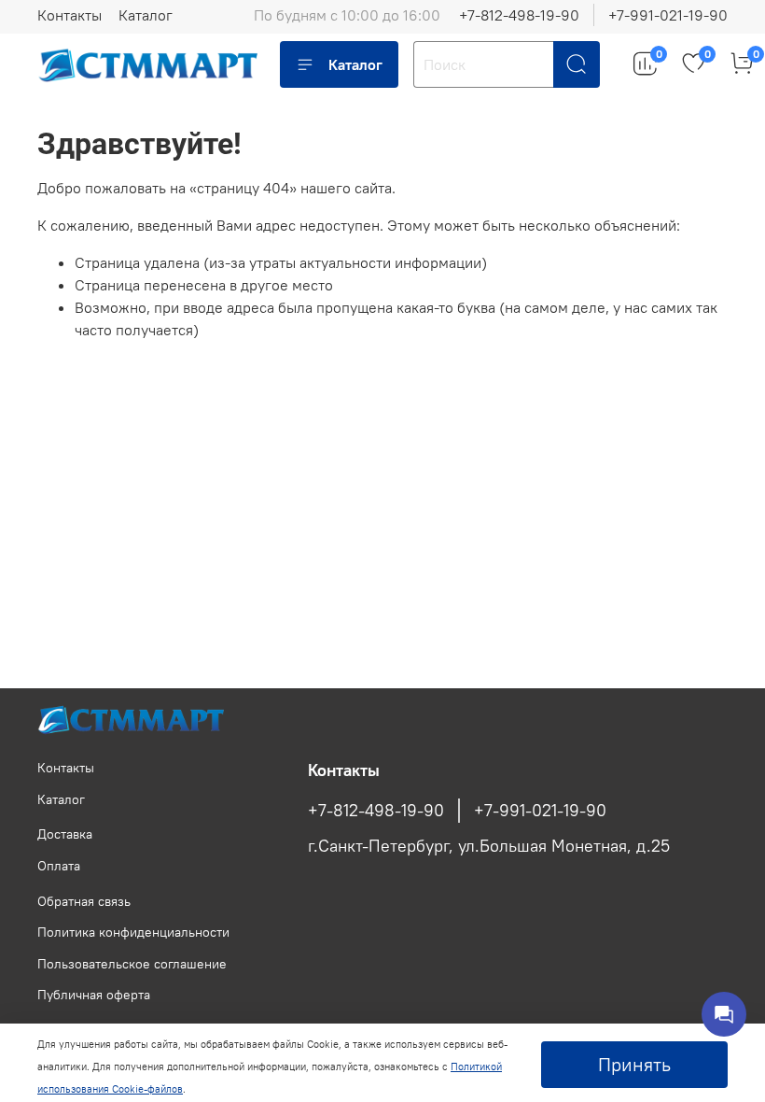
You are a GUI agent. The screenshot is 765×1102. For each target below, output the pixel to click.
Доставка (64, 834)
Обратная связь (84, 901)
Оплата (58, 865)
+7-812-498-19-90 (519, 15)
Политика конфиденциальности (133, 932)
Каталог (145, 15)
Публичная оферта (93, 994)
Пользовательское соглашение (132, 963)
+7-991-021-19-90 (668, 15)
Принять (634, 1064)
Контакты (69, 15)
